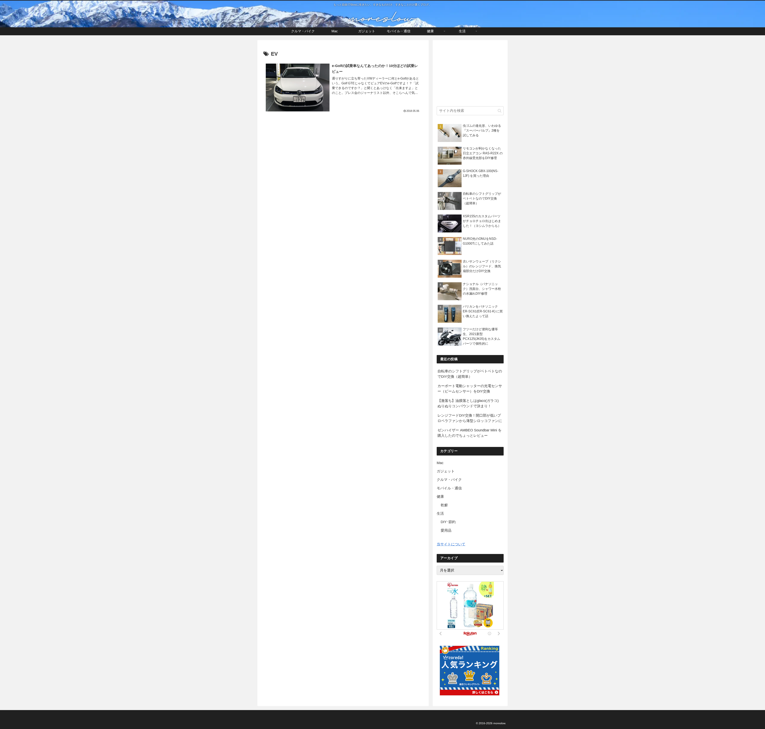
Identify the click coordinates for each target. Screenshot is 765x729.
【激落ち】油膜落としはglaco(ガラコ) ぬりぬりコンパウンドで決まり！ (468, 403)
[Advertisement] (343, 154)
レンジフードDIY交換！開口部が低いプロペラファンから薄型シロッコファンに (469, 418)
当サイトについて (451, 544)
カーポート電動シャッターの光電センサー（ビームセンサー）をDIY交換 (469, 388)
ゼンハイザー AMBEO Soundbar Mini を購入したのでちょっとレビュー (469, 433)
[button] (499, 110)
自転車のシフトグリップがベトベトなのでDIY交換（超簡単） (469, 374)
